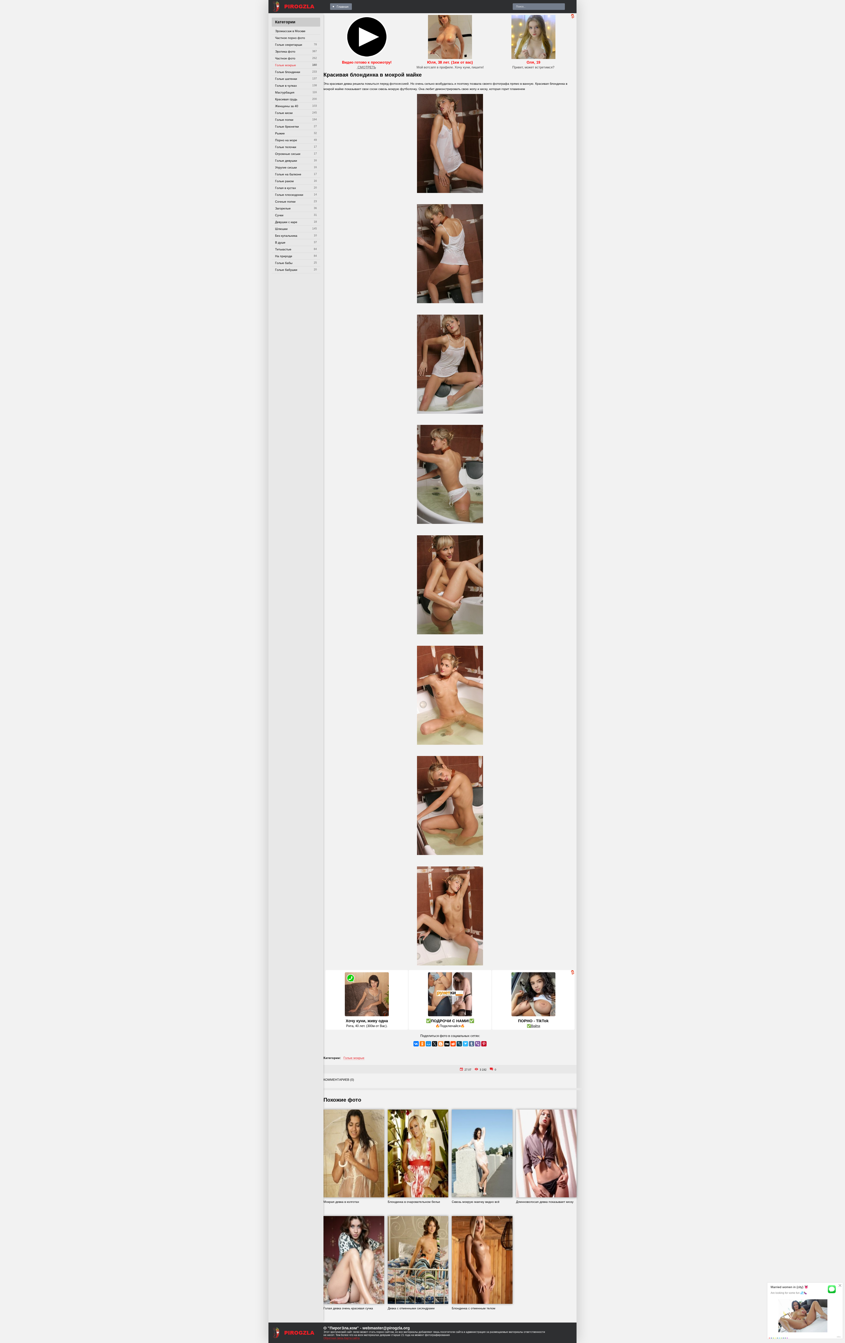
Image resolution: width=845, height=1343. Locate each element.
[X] (434, 1043)
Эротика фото (285, 51)
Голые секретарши (288, 44)
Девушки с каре (286, 222)
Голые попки (284, 119)
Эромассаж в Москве (290, 31)
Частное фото (285, 58)
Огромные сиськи (287, 154)
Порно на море (286, 140)
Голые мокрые (285, 65)
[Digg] (447, 1043)
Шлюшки (281, 229)
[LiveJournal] (459, 1043)
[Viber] (477, 1043)
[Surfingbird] (465, 1043)
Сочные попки (285, 201)
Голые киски (284, 113)
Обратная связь (333, 1338)
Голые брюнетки (287, 126)
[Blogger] (440, 1043)
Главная (343, 6)
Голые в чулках (286, 85)
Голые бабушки (286, 270)
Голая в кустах (285, 188)
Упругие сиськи (286, 167)
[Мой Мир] (428, 1043)
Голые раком (284, 181)
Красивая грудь (286, 99)
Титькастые (283, 249)
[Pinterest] (484, 1043)
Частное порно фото (290, 38)
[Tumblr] (471, 1043)
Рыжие (280, 133)
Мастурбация (284, 92)
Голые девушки (286, 160)
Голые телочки (285, 147)
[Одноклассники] (422, 1043)
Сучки (279, 215)
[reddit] (453, 1043)
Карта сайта (352, 1338)
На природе (283, 256)
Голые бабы (283, 263)
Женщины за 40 (286, 106)
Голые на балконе (288, 174)
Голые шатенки (286, 79)
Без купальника (286, 235)
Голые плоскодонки (289, 194)
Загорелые (283, 208)
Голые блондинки (287, 72)
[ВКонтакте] (416, 1043)
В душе (280, 242)
